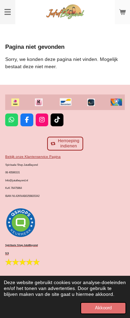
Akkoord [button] (103, 308)
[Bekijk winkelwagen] (122, 12)
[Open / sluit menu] (7, 12)
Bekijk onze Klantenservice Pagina (33, 156)
